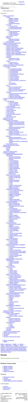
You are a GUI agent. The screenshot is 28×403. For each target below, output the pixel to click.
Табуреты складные (14, 94)
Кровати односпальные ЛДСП (16, 123)
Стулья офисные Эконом (15, 68)
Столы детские (10, 111)
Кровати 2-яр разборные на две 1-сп (18, 134)
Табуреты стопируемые (15, 96)
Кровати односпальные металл (16, 121)
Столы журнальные (11, 110)
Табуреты (8, 92)
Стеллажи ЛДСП (13, 26)
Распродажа (6, 334)
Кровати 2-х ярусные (14, 296)
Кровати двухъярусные (12, 129)
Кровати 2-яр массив (14, 133)
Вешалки (8, 37)
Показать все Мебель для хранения (12, 42)
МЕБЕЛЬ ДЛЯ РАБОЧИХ (12, 294)
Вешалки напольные (14, 40)
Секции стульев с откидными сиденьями (16, 52)
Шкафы (8, 17)
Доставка (5, 335)
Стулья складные (13, 75)
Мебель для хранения (8, 15)
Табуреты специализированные (17, 97)
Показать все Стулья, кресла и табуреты (13, 98)
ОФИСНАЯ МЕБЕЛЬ (11, 202)
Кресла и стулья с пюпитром (16, 90)
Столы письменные (14, 162)
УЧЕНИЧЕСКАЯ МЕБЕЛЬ (13, 189)
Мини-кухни (9, 36)
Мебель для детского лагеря (13, 174)
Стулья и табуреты (13, 163)
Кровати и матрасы (8, 119)
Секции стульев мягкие (12, 46)
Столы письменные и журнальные (17, 212)
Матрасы (8, 136)
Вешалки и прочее (13, 172)
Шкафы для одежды (14, 195)
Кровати (11, 306)
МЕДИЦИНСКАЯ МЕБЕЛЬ (13, 305)
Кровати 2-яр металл (14, 130)
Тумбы (8, 30)
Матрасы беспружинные (15, 137)
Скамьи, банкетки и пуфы (15, 200)
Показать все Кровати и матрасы (11, 145)
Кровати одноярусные (14, 176)
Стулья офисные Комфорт (15, 70)
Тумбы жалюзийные (14, 33)
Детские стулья (13, 84)
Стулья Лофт (12, 83)
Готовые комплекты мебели (10, 332)
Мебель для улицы (10, 266)
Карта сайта (6, 389)
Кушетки (11, 309)
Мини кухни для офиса (15, 217)
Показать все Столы (8, 118)
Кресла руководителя (14, 203)
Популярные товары (8, 312)
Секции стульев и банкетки (10, 44)
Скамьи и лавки (13, 270)
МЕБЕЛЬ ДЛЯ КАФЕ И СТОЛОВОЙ (15, 244)
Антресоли (12, 22)
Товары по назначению (9, 152)
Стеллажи (8, 24)
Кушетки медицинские (12, 143)
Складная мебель (13, 273)
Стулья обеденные (13, 71)
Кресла (8, 85)
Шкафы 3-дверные (13, 20)
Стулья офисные (13, 208)
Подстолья (8, 115)
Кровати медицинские (14, 128)
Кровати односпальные (12, 120)
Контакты (5, 386)
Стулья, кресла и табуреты (9, 66)
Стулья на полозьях (14, 77)
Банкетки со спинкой (14, 59)
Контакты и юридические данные (11, 336)
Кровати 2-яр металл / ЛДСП (16, 132)
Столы (5, 99)
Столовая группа (10, 322)
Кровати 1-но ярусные (14, 295)
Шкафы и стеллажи (14, 165)
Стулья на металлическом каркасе (17, 252)
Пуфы (7, 150)
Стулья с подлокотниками (15, 233)
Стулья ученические (14, 76)
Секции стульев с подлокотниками (14, 48)
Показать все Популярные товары (11, 331)
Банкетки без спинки (14, 58)
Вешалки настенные (14, 39)
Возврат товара (7, 387)
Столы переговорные (14, 105)
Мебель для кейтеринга (12, 239)
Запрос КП (21, 1)
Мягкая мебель (7, 146)
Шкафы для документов (15, 194)
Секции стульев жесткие (12, 45)
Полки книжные (10, 41)
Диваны (8, 147)
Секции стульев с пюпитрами (13, 53)
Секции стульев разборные (13, 50)
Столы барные (9, 108)
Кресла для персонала (14, 88)
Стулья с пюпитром (14, 79)
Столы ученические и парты (13, 107)
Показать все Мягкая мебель (10, 151)
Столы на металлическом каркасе (17, 247)
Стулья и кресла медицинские (16, 308)
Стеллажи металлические (15, 27)
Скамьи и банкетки (14, 262)
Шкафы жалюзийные (14, 23)
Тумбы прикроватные (14, 31)
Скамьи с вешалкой (14, 63)
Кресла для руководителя (15, 86)
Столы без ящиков (13, 102)
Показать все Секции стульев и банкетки (13, 64)
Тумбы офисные (13, 32)
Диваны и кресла (13, 171)
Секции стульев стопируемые (13, 49)
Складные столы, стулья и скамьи (17, 251)
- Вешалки (15, 345)
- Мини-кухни (8, 345)
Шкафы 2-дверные (13, 19)
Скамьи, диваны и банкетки (16, 316)
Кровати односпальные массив (16, 127)
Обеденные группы (11, 116)
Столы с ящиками (13, 103)
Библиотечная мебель (14, 199)
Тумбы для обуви (13, 35)
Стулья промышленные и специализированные (15, 210)
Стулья (8, 67)
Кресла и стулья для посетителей (17, 89)
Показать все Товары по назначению (12, 310)
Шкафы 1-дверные (13, 18)
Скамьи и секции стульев (15, 185)
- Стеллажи (20, 344)
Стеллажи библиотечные (15, 28)
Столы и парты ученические (16, 190)
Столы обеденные (10, 106)
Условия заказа (7, 379)
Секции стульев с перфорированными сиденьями (17, 279)
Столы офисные (10, 101)
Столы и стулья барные (15, 250)
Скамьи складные (13, 242)
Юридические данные (8, 377)
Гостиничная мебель (11, 222)
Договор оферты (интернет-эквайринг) (13, 380)
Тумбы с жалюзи (13, 215)
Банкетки (8, 57)
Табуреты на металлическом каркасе (18, 93)
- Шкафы (14, 344)
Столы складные (10, 112)
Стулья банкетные (13, 72)
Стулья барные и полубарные (16, 74)
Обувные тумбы (13, 169)
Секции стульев (13, 272)
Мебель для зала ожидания (12, 274)
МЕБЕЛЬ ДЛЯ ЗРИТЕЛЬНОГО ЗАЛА (15, 284)
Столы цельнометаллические (13, 114)
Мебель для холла (13, 187)
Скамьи (8, 61)
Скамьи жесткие (13, 62)
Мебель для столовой (14, 186)
